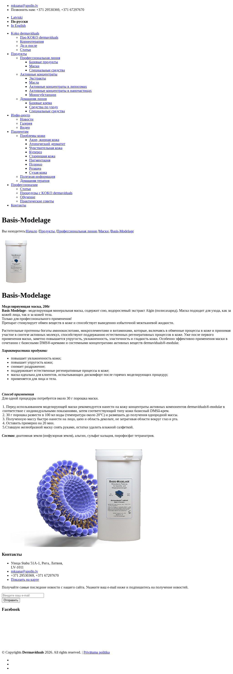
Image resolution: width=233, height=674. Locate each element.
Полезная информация (37, 177)
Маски (34, 66)
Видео (25, 127)
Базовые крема (40, 103)
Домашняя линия (33, 99)
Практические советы (37, 201)
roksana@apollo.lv (24, 6)
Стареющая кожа (42, 156)
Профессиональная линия (40, 58)
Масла (34, 82)
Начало (31, 231)
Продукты (47, 231)
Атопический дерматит (47, 144)
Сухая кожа (38, 172)
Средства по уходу (43, 107)
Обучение (27, 197)
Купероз (35, 152)
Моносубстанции (42, 95)
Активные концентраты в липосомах (58, 86)
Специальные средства (47, 70)
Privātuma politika (97, 652)
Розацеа (35, 168)
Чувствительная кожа (45, 148)
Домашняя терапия (34, 181)
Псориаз (35, 164)
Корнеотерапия (32, 41)
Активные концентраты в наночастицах (60, 91)
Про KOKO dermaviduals (39, 37)
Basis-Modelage (122, 231)
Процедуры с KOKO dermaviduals (46, 193)
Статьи (25, 50)
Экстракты (37, 78)
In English (18, 26)
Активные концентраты (38, 74)
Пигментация (39, 160)
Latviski (17, 17)
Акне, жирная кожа (44, 140)
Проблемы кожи (32, 136)
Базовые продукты (43, 62)
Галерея (26, 123)
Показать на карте (25, 579)
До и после (28, 46)
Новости (26, 119)
